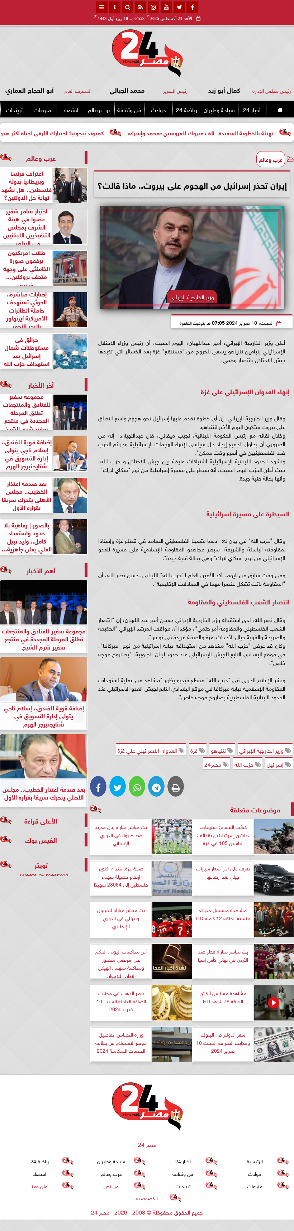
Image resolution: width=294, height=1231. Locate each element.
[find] (127, 7)
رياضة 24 (186, 109)
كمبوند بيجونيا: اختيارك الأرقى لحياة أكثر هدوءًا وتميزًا (76, 132)
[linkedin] (153, 7)
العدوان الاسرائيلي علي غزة (148, 750)
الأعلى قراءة (40, 820)
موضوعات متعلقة (255, 809)
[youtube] (166, 7)
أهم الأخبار (41, 570)
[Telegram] (156, 786)
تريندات (14, 109)
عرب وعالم (99, 109)
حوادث (158, 109)
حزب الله (244, 764)
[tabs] (102, 7)
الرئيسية (255, 1161)
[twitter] (179, 7)
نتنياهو (219, 750)
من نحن (111, 1185)
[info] (114, 7)
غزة (194, 750)
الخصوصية (147, 1197)
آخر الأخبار (41, 384)
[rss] (140, 7)
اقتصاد (71, 109)
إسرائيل (276, 764)
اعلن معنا (39, 1185)
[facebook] (192, 7)
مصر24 (213, 764)
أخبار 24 (252, 109)
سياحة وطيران (219, 109)
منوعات (42, 109)
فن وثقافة (129, 109)
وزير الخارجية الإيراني (262, 750)
